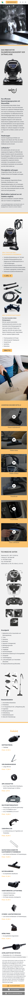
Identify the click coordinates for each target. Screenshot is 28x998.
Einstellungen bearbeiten (13, 993)
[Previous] (1, 378)
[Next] (26, 378)
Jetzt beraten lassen (11, 2)
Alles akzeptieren (13, 986)
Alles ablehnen (13, 989)
